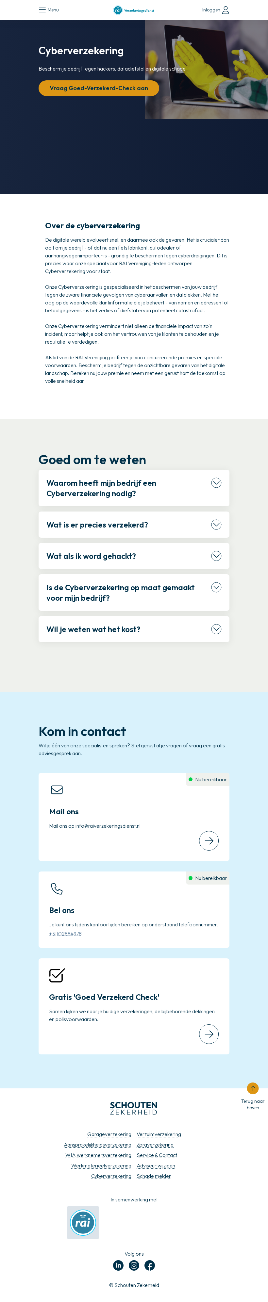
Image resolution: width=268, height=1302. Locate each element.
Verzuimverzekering (159, 1134)
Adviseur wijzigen (156, 1165)
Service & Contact (157, 1155)
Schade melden (154, 1176)
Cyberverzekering (111, 1176)
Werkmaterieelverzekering (101, 1165)
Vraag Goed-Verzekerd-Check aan (99, 88)
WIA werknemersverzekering (98, 1155)
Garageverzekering (109, 1134)
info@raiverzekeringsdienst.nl (108, 825)
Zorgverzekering (155, 1144)
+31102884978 (65, 933)
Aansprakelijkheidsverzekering (97, 1144)
